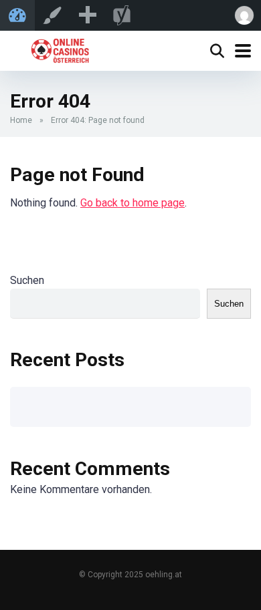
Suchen (27, 280)
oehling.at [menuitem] (17, 15)
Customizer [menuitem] (52, 15)
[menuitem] (87, 15)
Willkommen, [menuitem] (243, 15)
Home (21, 120)
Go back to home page (132, 202)
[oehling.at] (59, 49)
